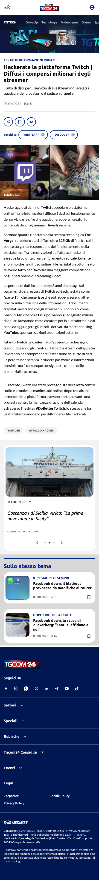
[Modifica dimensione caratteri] (31, 121)
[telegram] (56, 688)
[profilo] (92, 7)
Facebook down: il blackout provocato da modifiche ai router (62, 585)
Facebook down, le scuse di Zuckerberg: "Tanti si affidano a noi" (60, 624)
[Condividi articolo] (8, 121)
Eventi (9, 768)
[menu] (7, 7)
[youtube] (66, 688)
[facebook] (6, 688)
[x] (36, 688)
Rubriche (11, 736)
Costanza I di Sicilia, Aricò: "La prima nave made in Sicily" (45, 515)
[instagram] (16, 688)
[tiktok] (77, 688)
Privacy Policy (14, 803)
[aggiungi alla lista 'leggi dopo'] (20, 121)
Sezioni (10, 705)
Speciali (10, 721)
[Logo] (49, 7)
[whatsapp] (26, 688)
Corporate (11, 796)
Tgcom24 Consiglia (20, 752)
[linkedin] (46, 688)
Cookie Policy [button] (60, 796)
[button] (49, 7)
